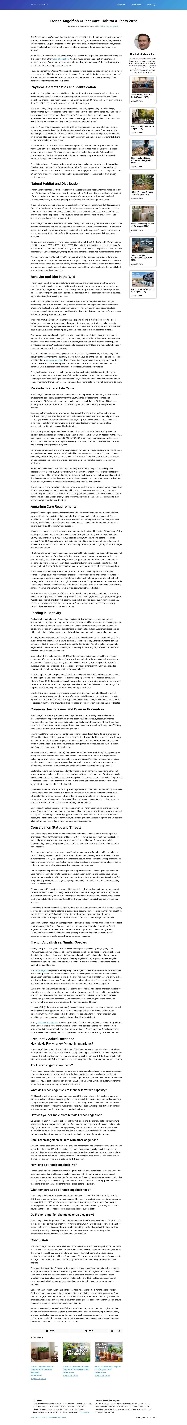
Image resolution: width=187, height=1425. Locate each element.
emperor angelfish (54, 360)
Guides (116, 26)
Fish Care (103, 26)
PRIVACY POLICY (61, 1417)
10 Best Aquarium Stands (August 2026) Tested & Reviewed (42, 1369)
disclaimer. (85, 1412)
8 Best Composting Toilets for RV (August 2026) (142, 225)
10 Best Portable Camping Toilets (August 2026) (142, 193)
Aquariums (110, 26)
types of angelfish (60, 59)
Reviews (121, 5)
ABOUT (37, 1417)
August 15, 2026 (38, 1378)
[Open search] (154, 5)
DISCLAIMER (51, 1417)
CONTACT (44, 1417)
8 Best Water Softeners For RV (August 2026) (143, 290)
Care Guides (136, 5)
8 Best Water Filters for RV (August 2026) (142, 127)
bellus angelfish (42, 970)
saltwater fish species (48, 1022)
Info (149, 5)
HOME (32, 1417)
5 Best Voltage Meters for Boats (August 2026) (142, 96)
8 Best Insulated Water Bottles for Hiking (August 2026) (142, 160)
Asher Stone (36, 1375)
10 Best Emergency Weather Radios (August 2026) (141, 257)
